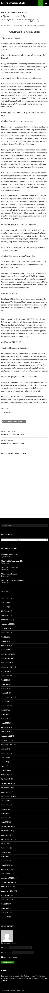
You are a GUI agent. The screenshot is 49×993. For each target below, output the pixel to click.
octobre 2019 (6, 663)
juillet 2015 (5, 848)
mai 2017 (4, 762)
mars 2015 (5, 865)
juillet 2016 (5, 805)
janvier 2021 (5, 615)
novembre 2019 (7, 658)
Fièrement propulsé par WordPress (12, 990)
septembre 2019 (7, 667)
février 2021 (5, 611)
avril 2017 (4, 766)
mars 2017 (5, 770)
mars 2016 (5, 822)
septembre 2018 (7, 697)
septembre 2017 (7, 744)
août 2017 (5, 749)
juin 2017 (4, 757)
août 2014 (5, 895)
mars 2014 (5, 917)
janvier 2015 (5, 874)
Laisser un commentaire (36, 25)
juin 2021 (4, 602)
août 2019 (5, 671)
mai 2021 (4, 607)
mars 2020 (5, 641)
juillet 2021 (5, 598)
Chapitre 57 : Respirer (9, 574)
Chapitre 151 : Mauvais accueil (13, 433)
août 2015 (5, 844)
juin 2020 (4, 637)
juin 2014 (4, 904)
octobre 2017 (6, 740)
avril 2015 (4, 861)
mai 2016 (4, 813)
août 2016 (5, 800)
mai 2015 (4, 856)
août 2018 (5, 701)
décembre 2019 (7, 654)
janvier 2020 (5, 650)
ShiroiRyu (19, 25)
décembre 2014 (7, 878)
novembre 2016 (7, 788)
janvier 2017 (5, 779)
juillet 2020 (5, 633)
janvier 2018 (5, 732)
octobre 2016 (6, 792)
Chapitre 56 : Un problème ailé (12, 580)
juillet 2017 (5, 753)
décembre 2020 (7, 620)
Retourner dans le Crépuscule (14, 421)
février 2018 (5, 727)
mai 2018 (4, 714)
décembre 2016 (7, 783)
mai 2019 (4, 684)
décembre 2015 (7, 826)
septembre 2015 (7, 839)
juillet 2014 (5, 900)
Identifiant (5, 948)
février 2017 (5, 775)
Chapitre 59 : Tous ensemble (12, 561)
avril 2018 (4, 719)
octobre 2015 (6, 835)
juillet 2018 (5, 706)
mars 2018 (5, 723)
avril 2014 (4, 912)
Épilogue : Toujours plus (10, 554)
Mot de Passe (6, 953)
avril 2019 (4, 689)
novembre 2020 (7, 624)
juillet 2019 (5, 676)
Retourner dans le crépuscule (14, 12)
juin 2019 (4, 680)
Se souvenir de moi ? (10, 957)
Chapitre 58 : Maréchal (9, 567)
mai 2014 (4, 908)
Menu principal (46, 3)
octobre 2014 (6, 887)
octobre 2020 (6, 628)
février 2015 (5, 869)
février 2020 (5, 645)
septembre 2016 (7, 796)
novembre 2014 (7, 882)
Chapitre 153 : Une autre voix (12, 441)
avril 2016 (4, 818)
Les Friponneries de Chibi (13, 3)
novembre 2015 (7, 831)
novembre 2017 (7, 736)
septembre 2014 (7, 891)
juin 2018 (4, 710)
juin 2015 (4, 852)
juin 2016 (4, 809)
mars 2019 (5, 693)
